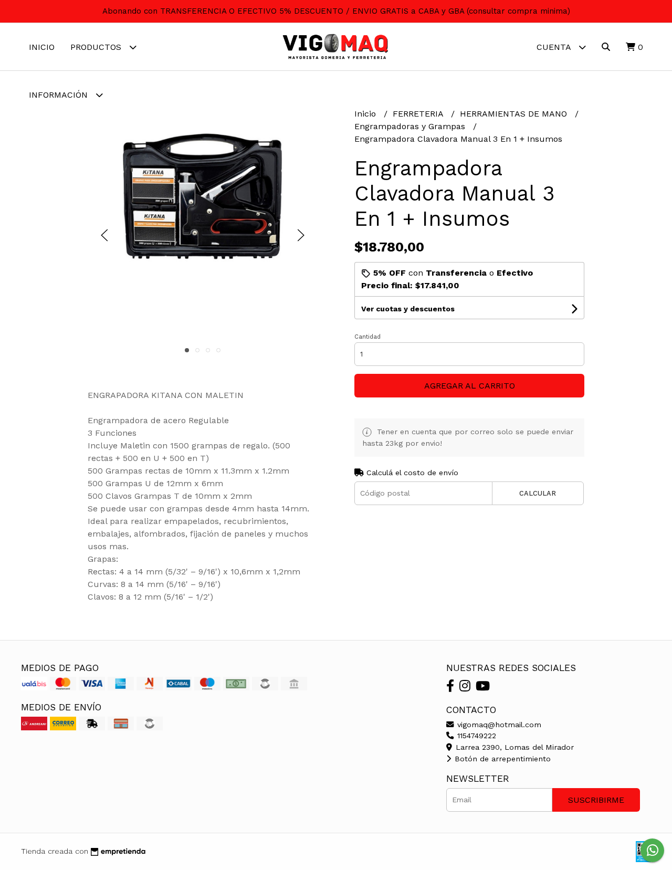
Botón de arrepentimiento (501, 758)
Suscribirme (596, 800)
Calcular (537, 493)
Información (59, 95)
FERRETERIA (419, 114)
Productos (97, 47)
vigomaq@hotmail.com (498, 724)
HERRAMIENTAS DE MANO (515, 114)
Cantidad (367, 336)
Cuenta (555, 47)
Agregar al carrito (469, 386)
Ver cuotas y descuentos (408, 309)
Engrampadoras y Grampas (411, 126)
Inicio (42, 47)
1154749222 (475, 735)
